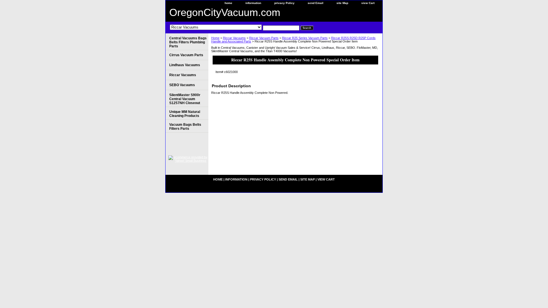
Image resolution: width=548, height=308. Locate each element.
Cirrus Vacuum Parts (186, 55)
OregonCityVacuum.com (224, 12)
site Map (342, 3)
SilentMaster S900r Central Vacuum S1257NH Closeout (184, 99)
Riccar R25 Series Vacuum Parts (305, 38)
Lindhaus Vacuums (184, 65)
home (228, 3)
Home (215, 38)
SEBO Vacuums (182, 85)
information (253, 3)
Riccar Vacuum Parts (264, 38)
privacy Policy (284, 3)
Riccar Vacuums (234, 38)
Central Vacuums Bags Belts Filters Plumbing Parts (188, 42)
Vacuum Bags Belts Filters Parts (185, 127)
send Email (315, 3)
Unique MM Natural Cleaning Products (184, 114)
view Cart (367, 3)
